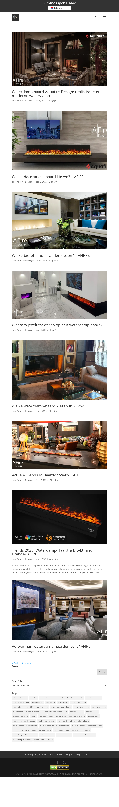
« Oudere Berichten (21, 663)
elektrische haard (99, 707)
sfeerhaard (85, 730)
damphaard (50, 702)
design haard (42, 707)
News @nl (53, 559)
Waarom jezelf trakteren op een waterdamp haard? (57, 324)
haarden (42, 716)
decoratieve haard (78, 702)
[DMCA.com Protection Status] (59, 768)
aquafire (33, 698)
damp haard (63, 702)
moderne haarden (95, 725)
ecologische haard (81, 707)
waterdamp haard (47, 735)
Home (59, 754)
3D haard (17, 698)
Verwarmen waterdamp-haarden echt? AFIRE (51, 646)
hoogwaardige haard (76, 716)
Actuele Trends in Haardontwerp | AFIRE (47, 475)
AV (51, 754)
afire (25, 698)
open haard (58, 730)
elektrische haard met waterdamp (26, 711)
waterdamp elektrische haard (25, 735)
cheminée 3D (37, 702)
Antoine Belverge (25, 100)
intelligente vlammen (46, 721)
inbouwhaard (93, 716)
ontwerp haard (45, 730)
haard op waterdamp (57, 716)
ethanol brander (76, 711)
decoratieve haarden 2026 (23, 707)
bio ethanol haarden (21, 702)
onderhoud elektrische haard (24, 730)
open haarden (72, 730)
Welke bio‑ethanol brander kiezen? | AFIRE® (51, 255)
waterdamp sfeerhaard (43, 739)
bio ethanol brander (75, 698)
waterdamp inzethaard (22, 739)
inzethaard (62, 721)
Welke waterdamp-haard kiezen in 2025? (48, 406)
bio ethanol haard (93, 698)
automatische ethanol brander (52, 698)
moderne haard (78, 725)
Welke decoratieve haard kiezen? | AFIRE (48, 176)
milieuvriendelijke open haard (25, 725)
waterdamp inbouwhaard (84, 735)
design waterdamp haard (61, 707)
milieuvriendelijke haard (79, 721)
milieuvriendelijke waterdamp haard (54, 725)
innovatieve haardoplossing (24, 721)
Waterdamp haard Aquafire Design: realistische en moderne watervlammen (56, 93)
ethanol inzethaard (20, 716)
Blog (77, 754)
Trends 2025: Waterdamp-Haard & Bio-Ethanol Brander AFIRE (52, 552)
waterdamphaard (64, 735)
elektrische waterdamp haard (55, 711)
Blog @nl (52, 100)
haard (33, 716)
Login (69, 754)
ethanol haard (91, 711)
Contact (87, 754)
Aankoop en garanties (35, 754)
